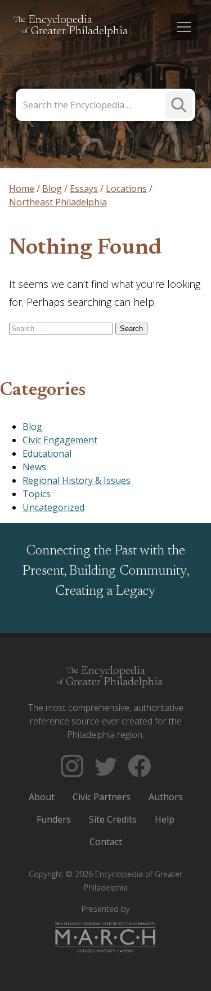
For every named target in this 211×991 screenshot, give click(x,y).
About (42, 797)
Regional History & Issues (77, 480)
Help (164, 819)
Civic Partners (102, 797)
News (34, 467)
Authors (166, 797)
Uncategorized (53, 507)
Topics (37, 494)
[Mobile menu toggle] (183, 26)
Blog (32, 426)
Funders (54, 819)
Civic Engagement (60, 440)
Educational (47, 453)
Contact (105, 842)
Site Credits (113, 819)
